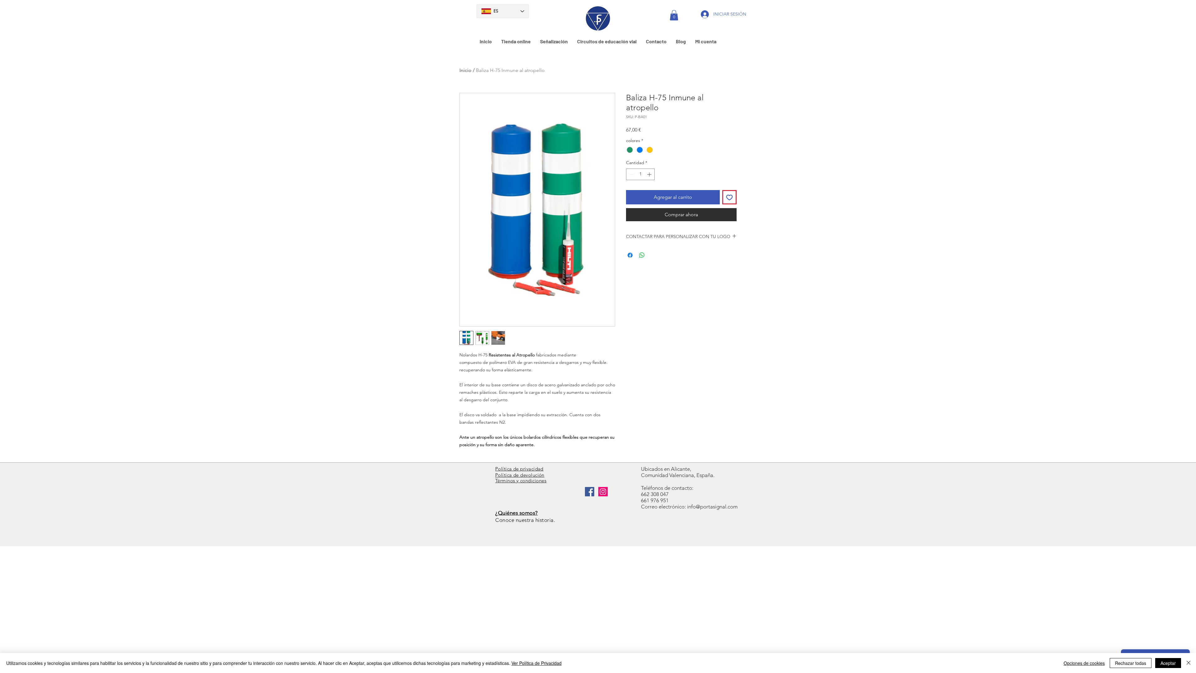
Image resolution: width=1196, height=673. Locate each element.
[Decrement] (631, 174)
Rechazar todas (1130, 663)
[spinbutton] (640, 174)
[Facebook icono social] (589, 491)
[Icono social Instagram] (603, 491)
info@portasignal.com (712, 507)
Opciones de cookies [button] (1084, 663)
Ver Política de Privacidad (536, 663)
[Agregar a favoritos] (729, 197)
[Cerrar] (1188, 663)
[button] (674, 15)
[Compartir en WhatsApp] (642, 255)
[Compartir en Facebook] (630, 255)
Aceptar (1168, 663)
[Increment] (650, 174)
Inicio (465, 70)
